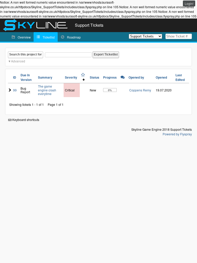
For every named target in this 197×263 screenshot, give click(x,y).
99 (15, 90)
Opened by (136, 77)
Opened (161, 77)
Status (94, 77)
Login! (189, 3)
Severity (71, 77)
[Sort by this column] (83, 76)
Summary (45, 77)
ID (14, 77)
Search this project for (25, 54)
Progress (110, 77)
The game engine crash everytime (47, 90)
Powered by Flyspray (177, 134)
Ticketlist (49, 37)
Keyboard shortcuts (25, 119)
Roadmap (74, 37)
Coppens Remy (140, 90)
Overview (24, 37)
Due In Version (26, 77)
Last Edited (180, 77)
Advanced (18, 61)
